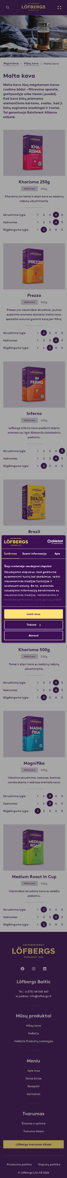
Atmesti (34, 635)
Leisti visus (33, 614)
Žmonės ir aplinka (34, 1123)
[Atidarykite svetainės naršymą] (59, 7)
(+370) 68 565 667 (36, 991)
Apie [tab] (57, 553)
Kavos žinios (33, 1078)
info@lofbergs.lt (40, 996)
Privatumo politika (19, 1164)
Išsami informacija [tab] (34, 553)
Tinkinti (31, 624)
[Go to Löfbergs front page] (33, 9)
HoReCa (33, 1033)
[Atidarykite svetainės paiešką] (7, 7)
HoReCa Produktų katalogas (33, 1041)
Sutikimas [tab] (10, 553)
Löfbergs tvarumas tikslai (33, 1144)
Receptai (33, 1086)
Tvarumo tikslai (33, 1131)
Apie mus (33, 1070)
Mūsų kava (33, 1025)
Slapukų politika (49, 1164)
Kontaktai (33, 1094)
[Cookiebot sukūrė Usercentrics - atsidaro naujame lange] (48, 542)
